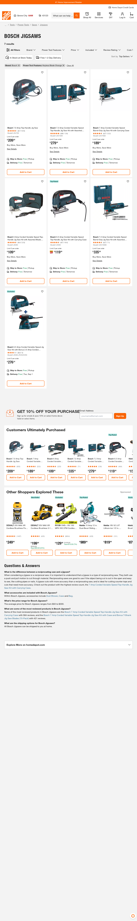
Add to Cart (26, 172)
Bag (71, 596)
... (5, 25)
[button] (122, 56)
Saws (34, 24)
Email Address (87, 410)
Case (61, 596)
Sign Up (120, 416)
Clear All (70, 65)
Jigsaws (44, 24)
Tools (12, 24)
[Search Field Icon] (77, 15)
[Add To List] (42, 72)
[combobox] (63, 15)
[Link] (26, 123)
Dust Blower (52, 596)
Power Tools (23, 24)
